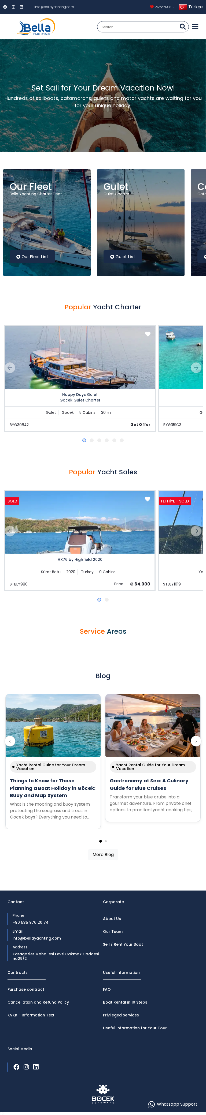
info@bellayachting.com (54, 7)
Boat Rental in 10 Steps (125, 1002)
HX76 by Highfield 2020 (80, 559)
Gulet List (125, 257)
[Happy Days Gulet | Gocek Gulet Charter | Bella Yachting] (79, 357)
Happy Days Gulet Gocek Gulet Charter (80, 397)
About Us (112, 918)
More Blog (103, 854)
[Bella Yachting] (36, 26)
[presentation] (10, 367)
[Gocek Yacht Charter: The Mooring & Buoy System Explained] (53, 725)
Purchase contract (26, 989)
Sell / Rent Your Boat (123, 944)
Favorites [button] (162, 7)
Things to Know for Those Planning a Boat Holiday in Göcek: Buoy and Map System (52, 788)
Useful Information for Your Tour (135, 1028)
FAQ (107, 989)
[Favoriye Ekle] (147, 334)
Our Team (113, 931)
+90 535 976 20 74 (31, 922)
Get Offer (140, 424)
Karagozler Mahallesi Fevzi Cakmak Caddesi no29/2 (56, 956)
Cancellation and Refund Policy (38, 1002)
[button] (84, 440)
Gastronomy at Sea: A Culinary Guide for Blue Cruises (149, 784)
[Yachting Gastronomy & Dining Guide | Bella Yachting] (152, 725)
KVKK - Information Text (31, 1015)
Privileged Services (121, 1015)
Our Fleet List (34, 257)
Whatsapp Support (177, 1104)
